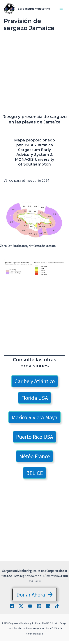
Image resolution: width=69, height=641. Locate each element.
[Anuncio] (34, 75)
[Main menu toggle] (61, 8)
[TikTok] (57, 606)
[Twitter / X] (21, 606)
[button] (34, 381)
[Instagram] (39, 606)
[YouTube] (30, 606)
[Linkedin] (48, 606)
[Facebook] (12, 606)
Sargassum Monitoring (34, 8)
